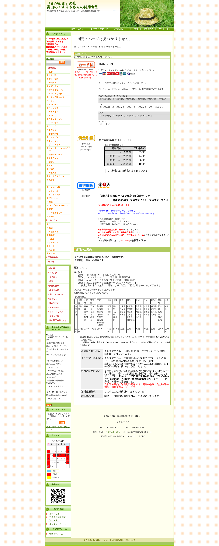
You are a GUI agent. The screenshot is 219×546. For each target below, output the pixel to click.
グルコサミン (54, 122)
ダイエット (54, 277)
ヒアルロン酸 (54, 187)
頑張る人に (54, 290)
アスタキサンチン (56, 90)
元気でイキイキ (56, 294)
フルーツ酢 (53, 79)
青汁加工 (52, 82)
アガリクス (53, 86)
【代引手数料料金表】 (57, 517)
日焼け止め (53, 231)
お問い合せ (133, 29)
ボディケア (53, 242)
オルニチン (53, 104)
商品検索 (50, 59)
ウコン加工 (53, 108)
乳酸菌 (52, 180)
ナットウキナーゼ (56, 176)
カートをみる (77, 29)
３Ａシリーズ (55, 307)
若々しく (53, 299)
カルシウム (53, 115)
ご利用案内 (118, 29)
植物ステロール (55, 154)
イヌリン (52, 101)
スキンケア (53, 220)
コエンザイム (54, 137)
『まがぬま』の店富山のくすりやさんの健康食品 (72, 5)
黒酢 (51, 72)
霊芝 (51, 209)
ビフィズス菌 (54, 194)
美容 (51, 281)
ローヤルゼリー (55, 213)
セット (52, 246)
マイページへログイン (98, 29)
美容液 (52, 235)
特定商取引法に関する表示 (124, 540)
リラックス (54, 316)
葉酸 (51, 202)
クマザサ (52, 130)
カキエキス (53, 112)
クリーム (52, 224)
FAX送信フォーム (59, 529)
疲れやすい (54, 303)
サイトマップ (165, 29)
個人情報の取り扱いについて (96, 540)
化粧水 (52, 239)
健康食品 (52, 68)
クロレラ (52, 126)
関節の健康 (54, 286)
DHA (50, 165)
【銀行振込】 (53, 520)
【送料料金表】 (58, 509)
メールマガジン (58, 409)
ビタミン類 (53, 191)
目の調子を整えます (58, 320)
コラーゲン (53, 141)
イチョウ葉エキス (56, 97)
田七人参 (52, 173)
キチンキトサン (55, 119)
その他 (52, 216)
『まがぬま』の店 (112, 432)
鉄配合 (52, 169)
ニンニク (52, 183)
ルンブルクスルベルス (58, 205)
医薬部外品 (53, 257)
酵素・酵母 (53, 134)
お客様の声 (148, 29)
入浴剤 (52, 250)
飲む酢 (52, 268)
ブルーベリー (54, 198)
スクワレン (53, 158)
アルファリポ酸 (55, 93)
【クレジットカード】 (57, 524)
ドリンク (53, 273)
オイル (52, 253)
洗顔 (51, 228)
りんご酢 (52, 75)
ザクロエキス (54, 144)
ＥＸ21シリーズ (56, 312)
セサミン (52, 162)
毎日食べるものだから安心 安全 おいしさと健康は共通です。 (74, 11)
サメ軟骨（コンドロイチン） (59, 149)
